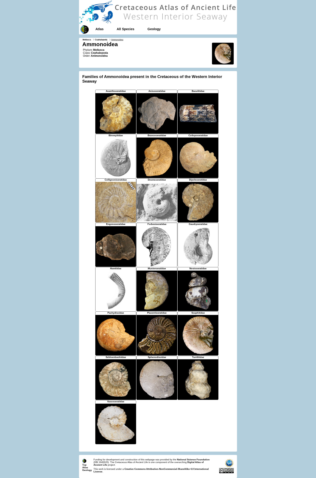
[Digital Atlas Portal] (84, 29)
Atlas (99, 29)
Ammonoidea (99, 55)
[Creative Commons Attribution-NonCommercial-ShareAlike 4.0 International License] (226, 472)
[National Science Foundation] (229, 466)
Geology (154, 29)
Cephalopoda (101, 40)
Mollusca (87, 40)
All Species (125, 29)
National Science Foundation (193, 459)
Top (84, 464)
